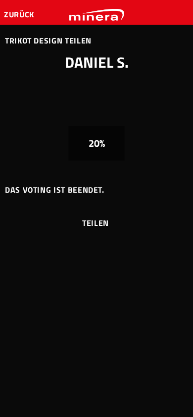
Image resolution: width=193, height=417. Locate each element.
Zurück (20, 14)
